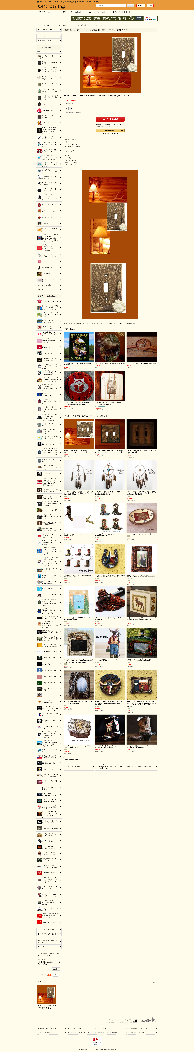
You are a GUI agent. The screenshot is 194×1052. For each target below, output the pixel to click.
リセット (154, 982)
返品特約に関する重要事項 (73, 113)
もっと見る (56, 969)
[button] (145, 12)
